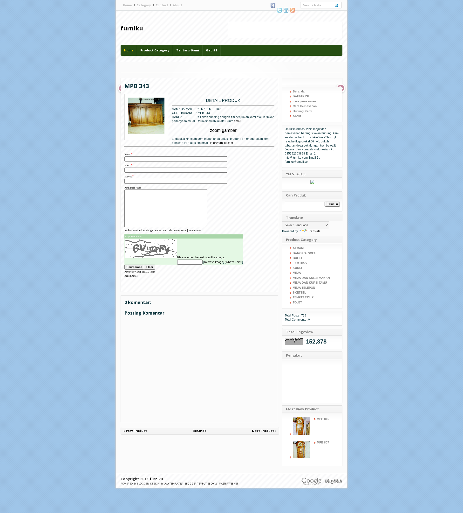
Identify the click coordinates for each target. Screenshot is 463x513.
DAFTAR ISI (301, 96)
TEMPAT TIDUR (303, 297)
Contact (162, 5)
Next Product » (264, 431)
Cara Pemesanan (305, 106)
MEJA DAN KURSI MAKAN (311, 278)
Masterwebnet (228, 483)
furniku (132, 28)
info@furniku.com (221, 143)
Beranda (199, 431)
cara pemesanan (304, 101)
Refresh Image (213, 262)
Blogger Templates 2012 (201, 483)
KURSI (297, 268)
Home (127, 5)
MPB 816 (323, 419)
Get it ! (211, 50)
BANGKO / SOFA (304, 253)
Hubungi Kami (302, 111)
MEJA (297, 272)
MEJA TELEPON (304, 287)
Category (144, 5)
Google (311, 481)
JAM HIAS (300, 263)
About (177, 5)
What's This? (233, 262)
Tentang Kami (187, 50)
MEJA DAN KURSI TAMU (310, 282)
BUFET (297, 258)
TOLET (297, 302)
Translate (314, 231)
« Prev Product (135, 431)
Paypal (333, 481)
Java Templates (173, 483)
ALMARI (298, 248)
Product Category (154, 50)
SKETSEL (299, 292)
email (237, 121)
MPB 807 (323, 442)
